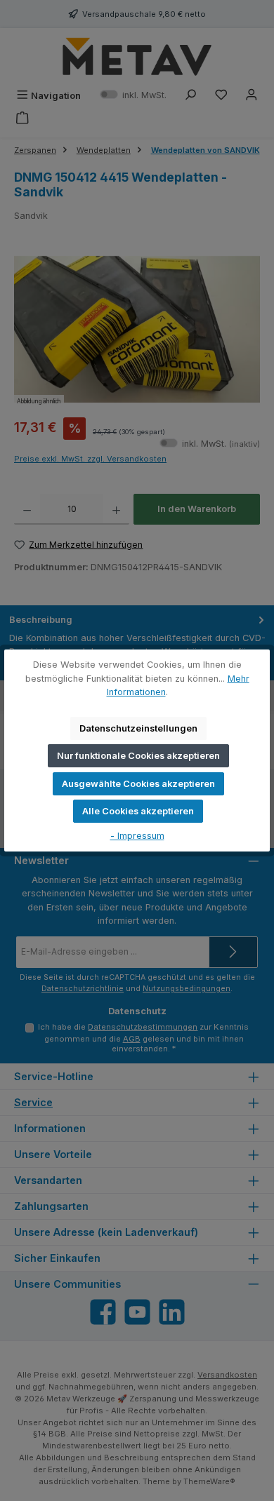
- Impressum (137, 835)
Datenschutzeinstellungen (138, 728)
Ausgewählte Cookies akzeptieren (138, 784)
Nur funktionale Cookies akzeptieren (138, 755)
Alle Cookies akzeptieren (138, 811)
